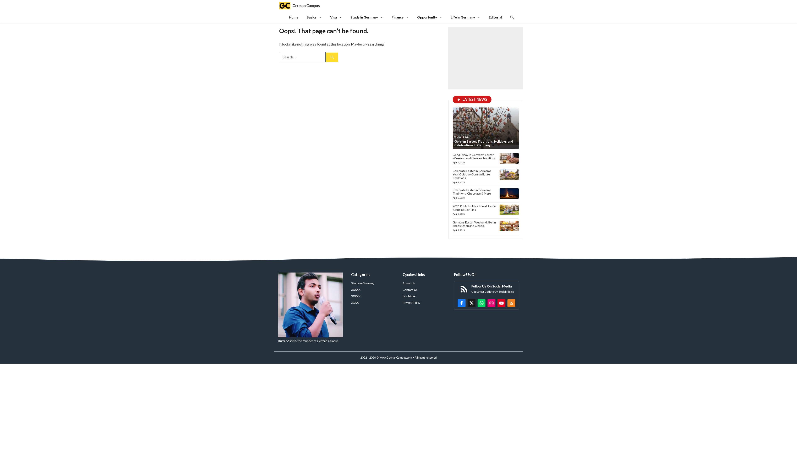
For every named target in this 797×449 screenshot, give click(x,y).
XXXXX (356, 289)
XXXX (355, 302)
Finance (397, 17)
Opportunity (427, 17)
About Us (409, 283)
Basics (312, 17)
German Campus (306, 5)
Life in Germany (463, 17)
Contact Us (410, 289)
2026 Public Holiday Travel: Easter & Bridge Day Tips (475, 207)
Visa (333, 17)
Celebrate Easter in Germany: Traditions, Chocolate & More (472, 191)
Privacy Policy (411, 302)
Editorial (495, 17)
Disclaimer (409, 296)
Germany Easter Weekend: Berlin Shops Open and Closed (474, 224)
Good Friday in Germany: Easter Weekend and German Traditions (474, 156)
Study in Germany (364, 17)
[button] (512, 17)
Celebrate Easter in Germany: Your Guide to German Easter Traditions (472, 174)
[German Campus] (284, 5)
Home (293, 17)
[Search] (332, 57)
